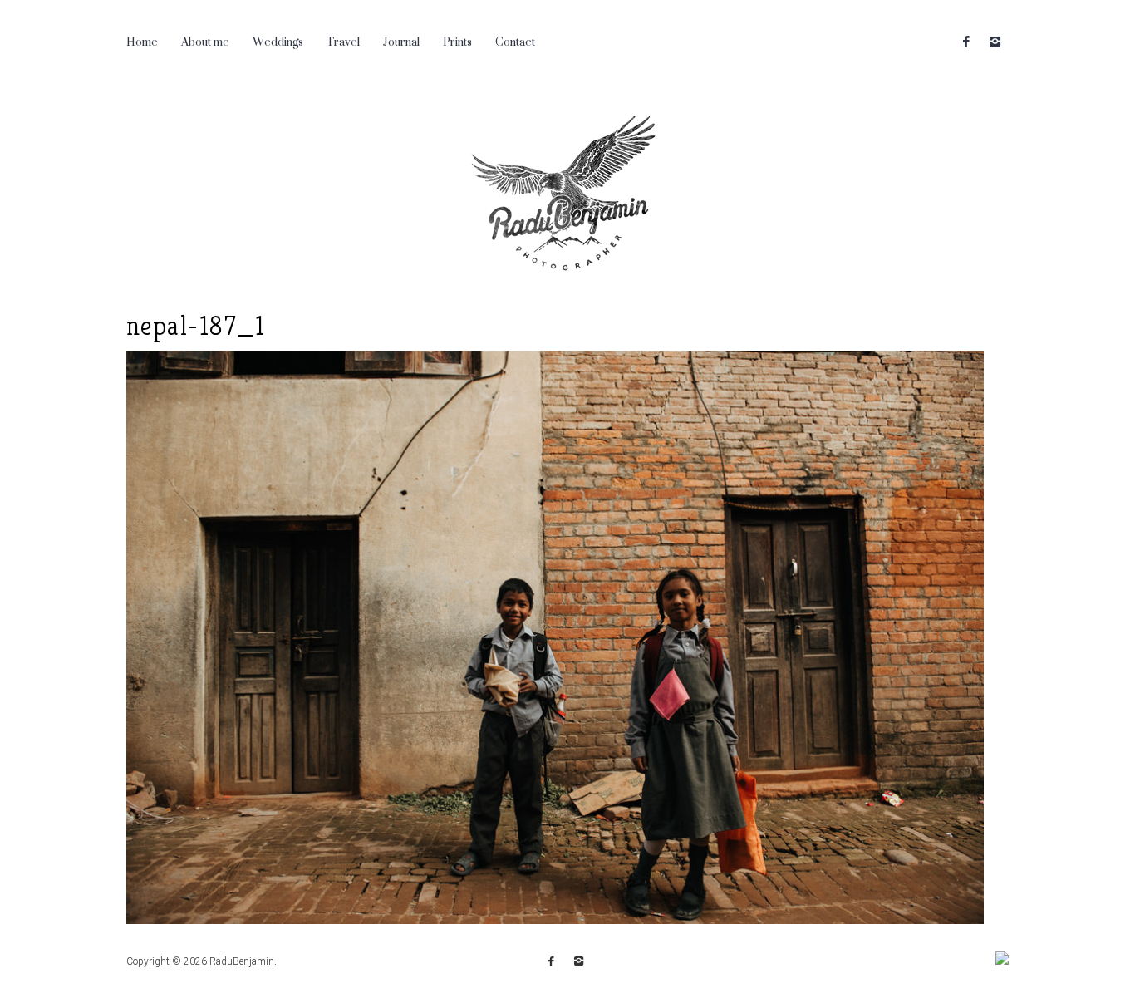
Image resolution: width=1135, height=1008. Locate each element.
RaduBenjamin (241, 961)
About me (205, 41)
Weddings (278, 41)
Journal (401, 41)
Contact (515, 41)
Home (142, 41)
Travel (343, 41)
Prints (457, 41)
